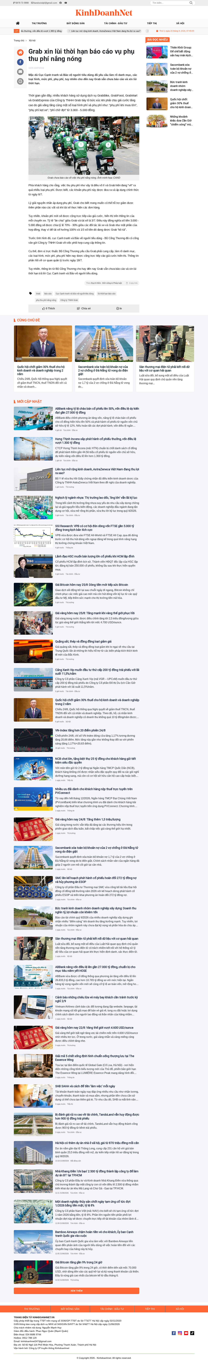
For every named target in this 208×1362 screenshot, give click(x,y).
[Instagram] (180, 1333)
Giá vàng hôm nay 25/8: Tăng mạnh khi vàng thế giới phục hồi (95, 613)
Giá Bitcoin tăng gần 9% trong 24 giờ (78, 1262)
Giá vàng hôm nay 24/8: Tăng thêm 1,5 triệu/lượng (87, 819)
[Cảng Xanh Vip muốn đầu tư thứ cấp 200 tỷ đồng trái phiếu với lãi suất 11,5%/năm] (33, 679)
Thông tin (69, 548)
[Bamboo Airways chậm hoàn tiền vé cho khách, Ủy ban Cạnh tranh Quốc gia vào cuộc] (33, 1242)
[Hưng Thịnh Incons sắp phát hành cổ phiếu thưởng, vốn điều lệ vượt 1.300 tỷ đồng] (33, 449)
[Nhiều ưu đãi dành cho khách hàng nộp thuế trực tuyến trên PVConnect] (33, 799)
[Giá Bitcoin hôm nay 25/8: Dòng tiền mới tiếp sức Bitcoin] (33, 594)
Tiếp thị (70, 780)
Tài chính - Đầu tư (70, 430)
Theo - (111, 283)
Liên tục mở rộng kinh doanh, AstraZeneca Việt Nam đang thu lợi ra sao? (75, 31)
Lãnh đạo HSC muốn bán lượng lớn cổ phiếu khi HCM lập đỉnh (94, 556)
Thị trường (70, 487)
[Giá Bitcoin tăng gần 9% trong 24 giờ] (33, 1272)
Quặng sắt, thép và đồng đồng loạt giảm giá (83, 641)
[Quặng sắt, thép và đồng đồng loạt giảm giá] (33, 651)
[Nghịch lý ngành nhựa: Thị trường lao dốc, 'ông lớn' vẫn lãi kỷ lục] (33, 507)
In (120, 308)
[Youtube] (186, 1333)
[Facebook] (174, 1333)
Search (191, 3)
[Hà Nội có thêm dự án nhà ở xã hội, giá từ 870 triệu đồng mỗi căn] (33, 1153)
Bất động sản (76, 1161)
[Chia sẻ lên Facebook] (20, 62)
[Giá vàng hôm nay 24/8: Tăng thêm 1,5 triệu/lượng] (33, 829)
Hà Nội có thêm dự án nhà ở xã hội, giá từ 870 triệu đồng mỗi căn (97, 1143)
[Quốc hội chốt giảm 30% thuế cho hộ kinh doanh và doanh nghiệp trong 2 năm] (43, 343)
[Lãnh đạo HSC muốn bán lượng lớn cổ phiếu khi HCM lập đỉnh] (33, 566)
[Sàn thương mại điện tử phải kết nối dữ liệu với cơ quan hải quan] (165, 343)
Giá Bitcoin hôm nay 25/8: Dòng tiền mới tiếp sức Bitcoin (91, 584)
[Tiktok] (192, 1333)
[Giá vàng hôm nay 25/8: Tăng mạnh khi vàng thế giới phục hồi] (33, 623)
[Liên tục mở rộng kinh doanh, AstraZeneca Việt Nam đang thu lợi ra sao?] (33, 479)
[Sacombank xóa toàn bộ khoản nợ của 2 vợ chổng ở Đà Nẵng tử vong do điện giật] (104, 343)
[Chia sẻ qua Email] (20, 71)
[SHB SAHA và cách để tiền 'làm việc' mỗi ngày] (33, 1096)
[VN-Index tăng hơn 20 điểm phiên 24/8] (33, 740)
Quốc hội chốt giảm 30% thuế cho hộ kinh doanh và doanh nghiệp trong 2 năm (41, 370)
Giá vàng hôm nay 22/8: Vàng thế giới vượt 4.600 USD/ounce (94, 1027)
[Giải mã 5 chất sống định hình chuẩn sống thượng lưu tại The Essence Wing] (33, 1066)
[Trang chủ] (18, 23)
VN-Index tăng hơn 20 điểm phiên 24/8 (80, 730)
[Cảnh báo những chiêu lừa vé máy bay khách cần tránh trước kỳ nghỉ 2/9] (33, 1007)
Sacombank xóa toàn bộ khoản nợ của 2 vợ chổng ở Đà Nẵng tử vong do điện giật (103, 370)
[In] (20, 81)
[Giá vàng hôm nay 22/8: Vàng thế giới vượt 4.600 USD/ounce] (33, 1037)
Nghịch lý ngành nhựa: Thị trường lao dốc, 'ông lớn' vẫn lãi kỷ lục (96, 497)
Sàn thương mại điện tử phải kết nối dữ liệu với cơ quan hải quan (164, 368)
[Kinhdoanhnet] (104, 12)
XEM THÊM (77, 1290)
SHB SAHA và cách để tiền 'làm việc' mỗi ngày (85, 1086)
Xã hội (18, 359)
